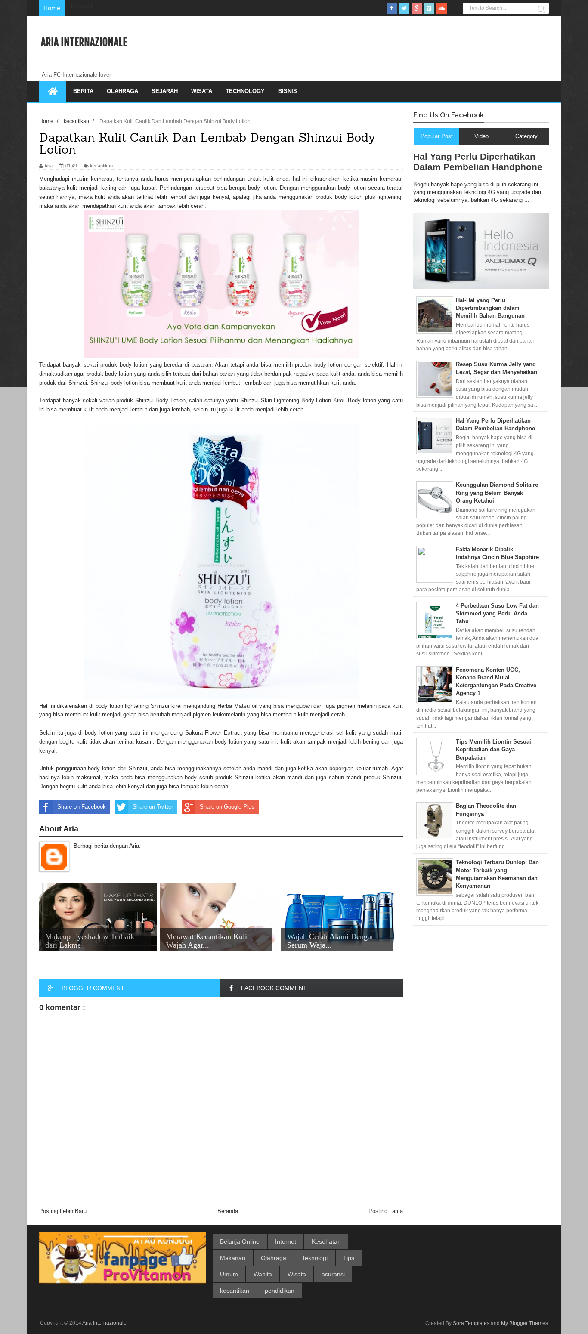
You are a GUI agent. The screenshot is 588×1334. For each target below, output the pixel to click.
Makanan (232, 1257)
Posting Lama (385, 1211)
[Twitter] (404, 8)
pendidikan (279, 1290)
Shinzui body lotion (114, 383)
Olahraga (122, 91)
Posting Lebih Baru (63, 1211)
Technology (245, 91)
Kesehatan (326, 1241)
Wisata (201, 91)
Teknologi (315, 1257)
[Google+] (417, 8)
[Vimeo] (429, 8)
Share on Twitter (153, 806)
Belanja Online (240, 1241)
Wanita (263, 1274)
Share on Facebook (81, 806)
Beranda (227, 1211)
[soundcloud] (441, 8)
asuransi (333, 1274)
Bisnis (287, 91)
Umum (229, 1274)
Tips (348, 1257)
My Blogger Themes (524, 1323)
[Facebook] (392, 8)
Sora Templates (471, 1323)
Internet (285, 1241)
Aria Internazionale (84, 42)
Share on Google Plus (227, 806)
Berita (83, 91)
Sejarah (165, 91)
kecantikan (101, 165)
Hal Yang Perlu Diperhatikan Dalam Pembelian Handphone (477, 161)
